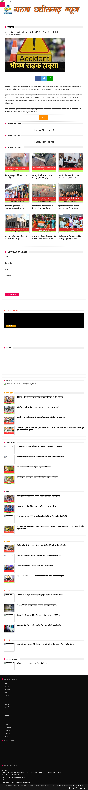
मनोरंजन (7, 695)
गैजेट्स (7, 724)
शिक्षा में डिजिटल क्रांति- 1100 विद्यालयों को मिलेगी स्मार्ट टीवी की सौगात (69, 176)
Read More (10, 326)
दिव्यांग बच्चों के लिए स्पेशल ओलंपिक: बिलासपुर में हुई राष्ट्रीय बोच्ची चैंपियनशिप (70, 237)
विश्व (6, 692)
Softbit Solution (78, 785)
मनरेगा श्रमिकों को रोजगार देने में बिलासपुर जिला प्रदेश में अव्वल (42, 207)
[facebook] (38, 78)
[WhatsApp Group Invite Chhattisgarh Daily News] (44, 384)
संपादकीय (7, 689)
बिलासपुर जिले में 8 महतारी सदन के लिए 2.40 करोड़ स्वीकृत (16, 237)
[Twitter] (73, 788)
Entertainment (9, 733)
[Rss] (84, 788)
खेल (6, 710)
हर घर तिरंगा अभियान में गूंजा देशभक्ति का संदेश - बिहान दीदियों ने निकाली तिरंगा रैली (44, 237)
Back (43, 117)
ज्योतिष (7, 716)
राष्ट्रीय (7, 686)
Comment (8, 275)
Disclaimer (60, 785)
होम (6, 684)
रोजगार (7, 704)
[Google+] (77, 788)
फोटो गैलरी (8, 727)
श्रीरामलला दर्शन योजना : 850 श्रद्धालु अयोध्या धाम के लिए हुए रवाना (16, 207)
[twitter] (44, 78)
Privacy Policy (51, 785)
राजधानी (7, 713)
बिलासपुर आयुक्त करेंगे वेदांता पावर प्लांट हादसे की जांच (16, 176)
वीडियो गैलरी (8, 730)
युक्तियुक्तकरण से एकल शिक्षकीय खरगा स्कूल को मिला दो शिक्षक (68, 207)
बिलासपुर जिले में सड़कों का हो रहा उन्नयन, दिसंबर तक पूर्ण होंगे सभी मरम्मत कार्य (42, 176)
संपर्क (6, 736)
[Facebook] (69, 788)
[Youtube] (81, 788)
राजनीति (7, 707)
